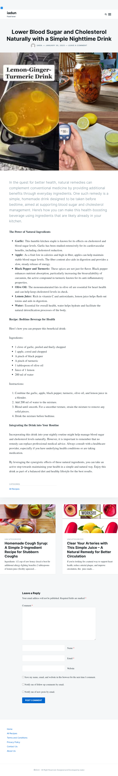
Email (70, 658)
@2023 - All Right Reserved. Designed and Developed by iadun (59, 770)
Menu (109, 14)
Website (70, 668)
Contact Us (12, 746)
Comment (27, 605)
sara (39, 45)
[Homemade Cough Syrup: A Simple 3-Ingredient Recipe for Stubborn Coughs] (28, 518)
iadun (11, 13)
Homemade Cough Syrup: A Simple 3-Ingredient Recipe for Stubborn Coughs (26, 549)
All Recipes (14, 489)
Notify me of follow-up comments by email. (44, 684)
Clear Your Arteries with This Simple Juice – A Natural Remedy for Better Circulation (89, 549)
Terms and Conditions (17, 737)
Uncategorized (13, 539)
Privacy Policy (13, 742)
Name (70, 648)
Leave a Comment (77, 45)
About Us (11, 751)
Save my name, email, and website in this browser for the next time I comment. (60, 677)
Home (9, 729)
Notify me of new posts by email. (40, 691)
